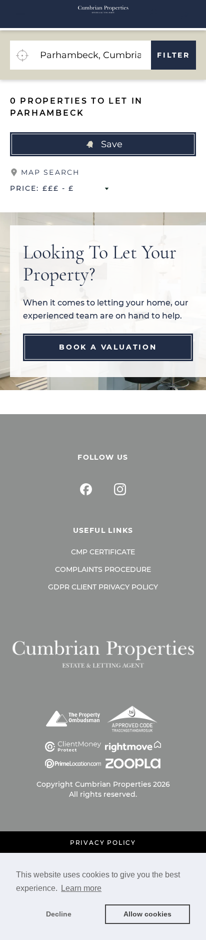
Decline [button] (59, 914)
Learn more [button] (81, 888)
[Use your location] (22, 55)
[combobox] (92, 55)
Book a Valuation (108, 347)
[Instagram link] (120, 489)
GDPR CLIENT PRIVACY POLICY (103, 586)
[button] (103, 144)
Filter (173, 55)
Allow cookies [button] (148, 914)
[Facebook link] (86, 489)
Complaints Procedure (103, 569)
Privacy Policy (103, 842)
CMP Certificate (103, 551)
